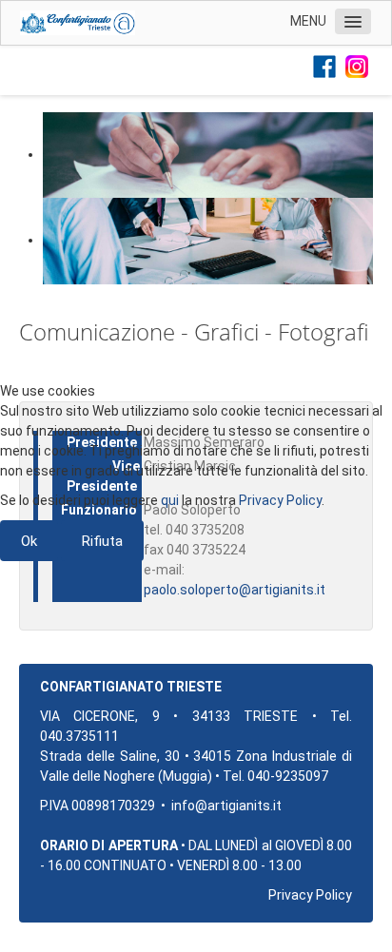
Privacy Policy (280, 500)
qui (170, 500)
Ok (29, 541)
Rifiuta (102, 541)
